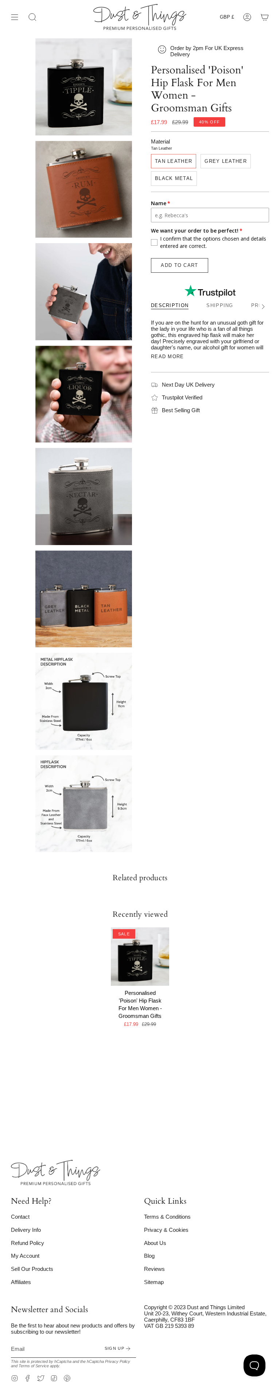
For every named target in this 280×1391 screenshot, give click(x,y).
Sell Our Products (32, 1269)
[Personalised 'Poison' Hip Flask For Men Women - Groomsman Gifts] (140, 956)
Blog (149, 1256)
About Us (155, 1243)
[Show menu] (14, 17)
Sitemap (154, 1282)
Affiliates (21, 1282)
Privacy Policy (117, 1361)
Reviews (154, 1269)
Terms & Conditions (167, 1217)
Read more (167, 356)
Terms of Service (34, 1366)
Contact (20, 1217)
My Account (25, 1256)
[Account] (247, 17)
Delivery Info (26, 1230)
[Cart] (264, 17)
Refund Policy (27, 1243)
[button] (32, 17)
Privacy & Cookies (166, 1230)
